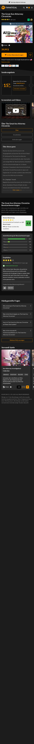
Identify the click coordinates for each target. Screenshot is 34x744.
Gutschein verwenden (19, 88)
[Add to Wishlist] (30, 55)
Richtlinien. (23, 212)
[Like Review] (5, 288)
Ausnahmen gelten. (18, 85)
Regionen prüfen (5, 62)
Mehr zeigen (16, 190)
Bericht (11, 288)
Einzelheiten (17, 135)
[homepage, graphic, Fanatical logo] (9, 7)
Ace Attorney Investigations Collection (12, 370)
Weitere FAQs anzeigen (17, 340)
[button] (20, 263)
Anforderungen (17, 139)
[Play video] (15, 110)
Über (17, 130)
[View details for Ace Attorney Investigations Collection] (15, 358)
